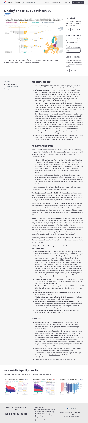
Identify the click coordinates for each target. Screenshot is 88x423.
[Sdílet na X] (71, 70)
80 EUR (76, 260)
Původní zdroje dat (72, 51)
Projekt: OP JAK (41, 408)
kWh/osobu (47, 94)
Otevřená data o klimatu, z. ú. (74, 412)
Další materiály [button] (56, 2)
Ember (44, 324)
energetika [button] (7, 14)
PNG (77, 29)
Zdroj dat (8, 89)
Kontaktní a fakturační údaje (45, 410)
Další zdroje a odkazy (43, 414)
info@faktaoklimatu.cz (71, 416)
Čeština (72, 408)
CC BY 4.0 (71, 64)
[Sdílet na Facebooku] (68, 70)
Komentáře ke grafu (12, 86)
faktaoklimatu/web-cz (43, 420)
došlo (62, 279)
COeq (64, 197)
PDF (68, 29)
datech (54, 322)
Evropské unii (56, 350)
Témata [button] (47, 2)
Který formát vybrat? (71, 25)
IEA (37, 195)
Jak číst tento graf (11, 84)
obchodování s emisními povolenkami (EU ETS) (58, 254)
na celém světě (68, 350)
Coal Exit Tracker (54, 355)
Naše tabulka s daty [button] (73, 47)
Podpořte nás (79, 2)
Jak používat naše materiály (45, 412)
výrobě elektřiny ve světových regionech (71, 223)
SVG (73, 29)
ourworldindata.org (47, 195)
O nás (65, 2)
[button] (75, 70)
